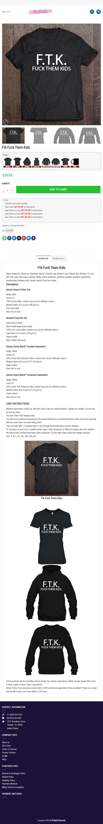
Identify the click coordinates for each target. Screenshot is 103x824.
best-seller (9, 231)
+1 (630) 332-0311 (15, 714)
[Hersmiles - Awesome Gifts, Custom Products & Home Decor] (51, 11)
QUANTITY (6, 184)
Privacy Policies (9, 752)
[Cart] (98, 12)
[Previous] (7, 74)
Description (43, 259)
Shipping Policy (8, 780)
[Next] (95, 74)
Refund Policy (59, 259)
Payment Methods (9, 783)
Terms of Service (9, 749)
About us (5, 742)
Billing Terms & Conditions (13, 787)
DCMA (4, 756)
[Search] (92, 12)
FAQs (4, 759)
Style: (6, 155)
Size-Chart (6, 745)
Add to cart (58, 189)
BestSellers (20, 226)
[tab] (43, 258)
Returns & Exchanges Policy (13, 773)
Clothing (13, 226)
